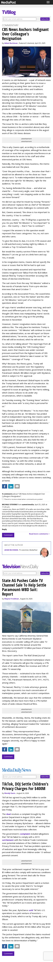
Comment (8, 535)
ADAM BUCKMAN (11, 550)
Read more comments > (39, 534)
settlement (8, 840)
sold (31, 910)
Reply (4, 529)
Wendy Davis (9, 793)
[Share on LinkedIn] (10, 486)
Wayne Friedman (11, 599)
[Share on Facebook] (4, 486)
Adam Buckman (11, 43)
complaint (25, 833)
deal (8, 814)
